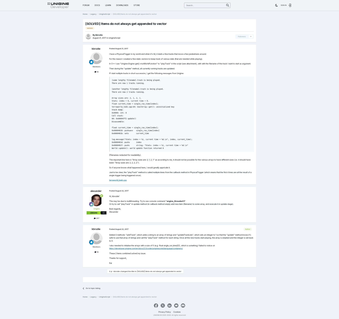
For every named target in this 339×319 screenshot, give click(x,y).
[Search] (227, 5)
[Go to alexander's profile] (96, 200)
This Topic (217, 5)
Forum (86, 5)
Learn (108, 5)
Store (137, 5)
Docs (97, 5)
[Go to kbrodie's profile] (88, 36)
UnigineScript (114, 38)
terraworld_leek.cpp (118, 180)
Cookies (177, 312)
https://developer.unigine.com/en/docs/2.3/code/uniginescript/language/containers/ (146, 248)
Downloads (122, 5)
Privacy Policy (165, 312)
